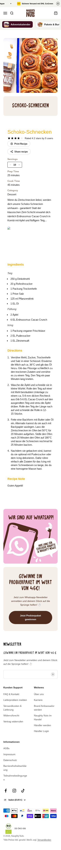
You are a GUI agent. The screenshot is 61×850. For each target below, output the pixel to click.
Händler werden (42, 725)
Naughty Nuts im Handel (43, 717)
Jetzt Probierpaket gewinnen (30, 617)
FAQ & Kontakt (11, 694)
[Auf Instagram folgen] (14, 790)
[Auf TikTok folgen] (23, 790)
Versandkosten (44, 840)
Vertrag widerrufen (13, 721)
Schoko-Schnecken (29, 132)
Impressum (9, 754)
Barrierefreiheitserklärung (15, 768)
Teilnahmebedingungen (15, 777)
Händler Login (41, 731)
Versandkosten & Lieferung (12, 708)
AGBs (6, 748)
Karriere (38, 700)
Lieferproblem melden (15, 700)
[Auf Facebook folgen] (5, 790)
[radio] (9, 138)
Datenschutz (10, 760)
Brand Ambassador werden (44, 708)
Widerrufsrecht (11, 715)
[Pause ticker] (58, 3)
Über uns (39, 694)
